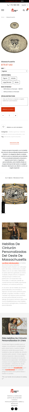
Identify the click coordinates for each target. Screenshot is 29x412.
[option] (14, 26)
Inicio (2, 17)
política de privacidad (15, 397)
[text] (14, 1)
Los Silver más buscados (10, 263)
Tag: (2, 136)
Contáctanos (10, 370)
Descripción (14, 142)
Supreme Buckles (16, 136)
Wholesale (14, 405)
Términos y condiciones (14, 395)
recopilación (18, 368)
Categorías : (4, 132)
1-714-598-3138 (14, 5)
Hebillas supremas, (14, 132)
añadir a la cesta (8, 109)
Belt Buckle (7, 136)
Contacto (14, 399)
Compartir (3, 208)
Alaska (3, 211)
